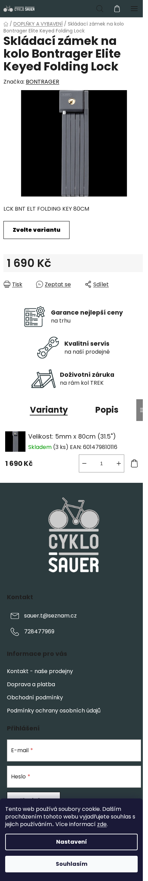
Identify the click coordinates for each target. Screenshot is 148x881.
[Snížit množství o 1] (84, 463)
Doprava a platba (31, 684)
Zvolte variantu (36, 230)
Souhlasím (71, 864)
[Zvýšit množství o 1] (119, 463)
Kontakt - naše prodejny (40, 671)
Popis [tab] (106, 409)
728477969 (39, 631)
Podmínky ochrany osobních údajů (54, 711)
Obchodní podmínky (35, 697)
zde (102, 824)
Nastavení (71, 842)
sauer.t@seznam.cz (50, 616)
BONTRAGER (42, 82)
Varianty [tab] (49, 409)
